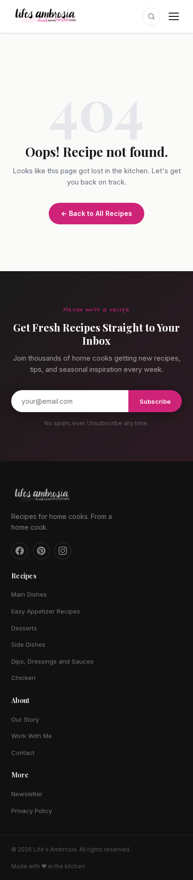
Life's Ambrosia (54, 849)
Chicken (23, 677)
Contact (23, 752)
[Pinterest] (41, 550)
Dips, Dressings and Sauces (52, 661)
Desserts (24, 628)
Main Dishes (29, 594)
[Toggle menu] (174, 16)
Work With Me (31, 735)
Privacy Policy (31, 810)
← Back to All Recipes (96, 213)
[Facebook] (19, 550)
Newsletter (27, 794)
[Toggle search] (151, 16)
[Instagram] (62, 550)
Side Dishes (28, 644)
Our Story (25, 719)
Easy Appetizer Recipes (45, 611)
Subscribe (155, 401)
